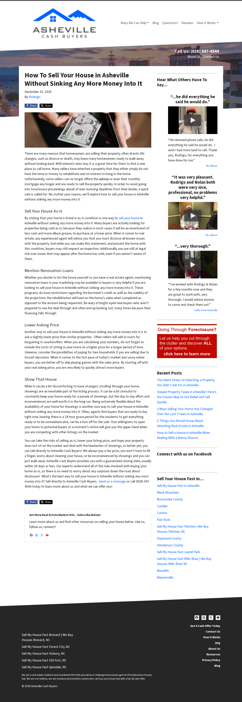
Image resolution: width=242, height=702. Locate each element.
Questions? (170, 23)
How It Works (206, 23)
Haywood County (169, 538)
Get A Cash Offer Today (205, 626)
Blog (155, 23)
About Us (194, 56)
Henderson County (170, 545)
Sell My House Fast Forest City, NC (46, 646)
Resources (213, 654)
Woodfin (163, 570)
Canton (162, 513)
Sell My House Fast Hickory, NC (43, 653)
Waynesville (165, 577)
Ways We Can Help (133, 23)
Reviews (187, 23)
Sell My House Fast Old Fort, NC (44, 660)
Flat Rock (163, 519)
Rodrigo (34, 97)
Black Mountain (168, 492)
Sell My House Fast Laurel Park (178, 552)
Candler (162, 506)
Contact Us (211, 56)
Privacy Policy (211, 660)
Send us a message (112, 481)
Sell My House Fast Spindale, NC (44, 667)
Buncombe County (170, 499)
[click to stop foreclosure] (187, 341)
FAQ (217, 643)
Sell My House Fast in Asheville (178, 485)
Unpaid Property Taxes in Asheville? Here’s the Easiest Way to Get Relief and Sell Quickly (186, 397)
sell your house (129, 218)
